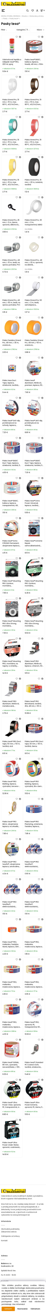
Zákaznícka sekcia (8, 1232)
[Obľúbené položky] (32, 10)
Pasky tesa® (14, 18)
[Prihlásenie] (37, 10)
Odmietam (35, 1309)
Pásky (5, 18)
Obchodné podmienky (10, 1229)
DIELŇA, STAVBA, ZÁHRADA (10, 16)
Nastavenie (22, 1309)
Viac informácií (18, 1304)
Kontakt (4, 1240)
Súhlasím (8, 1309)
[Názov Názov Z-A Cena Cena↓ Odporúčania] (37, 30)
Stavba (25, 16)
